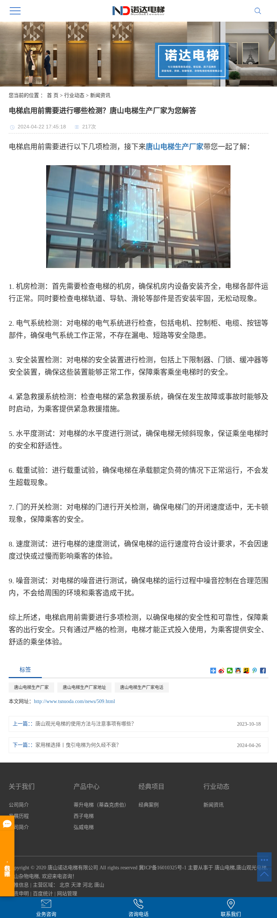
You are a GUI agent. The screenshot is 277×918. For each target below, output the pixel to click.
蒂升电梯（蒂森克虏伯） (101, 805)
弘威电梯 (84, 827)
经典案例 (148, 805)
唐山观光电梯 (251, 867)
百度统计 (43, 893)
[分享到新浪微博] (222, 670)
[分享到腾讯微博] (255, 670)
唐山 (99, 885)
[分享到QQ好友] (238, 670)
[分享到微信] (230, 670)
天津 (76, 885)
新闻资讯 (100, 95)
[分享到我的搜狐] (246, 670)
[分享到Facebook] (263, 670)
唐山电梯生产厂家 (31, 687)
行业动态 (74, 95)
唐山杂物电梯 (24, 876)
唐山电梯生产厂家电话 (141, 687)
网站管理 (67, 893)
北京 (65, 885)
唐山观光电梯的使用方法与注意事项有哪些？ (85, 723)
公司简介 (19, 805)
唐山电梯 (225, 867)
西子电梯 (84, 816)
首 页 (52, 95)
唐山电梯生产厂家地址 (84, 687)
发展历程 (19, 816)
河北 (88, 885)
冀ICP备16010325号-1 (162, 867)
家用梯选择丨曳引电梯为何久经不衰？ (78, 745)
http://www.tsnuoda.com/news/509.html (74, 701)
